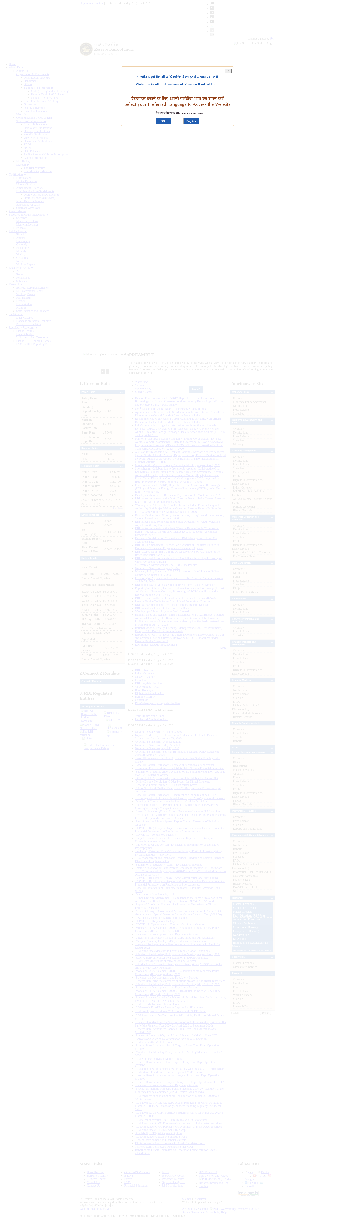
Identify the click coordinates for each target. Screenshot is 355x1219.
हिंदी (163, 121)
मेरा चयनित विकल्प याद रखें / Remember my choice (179, 112)
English (191, 121)
